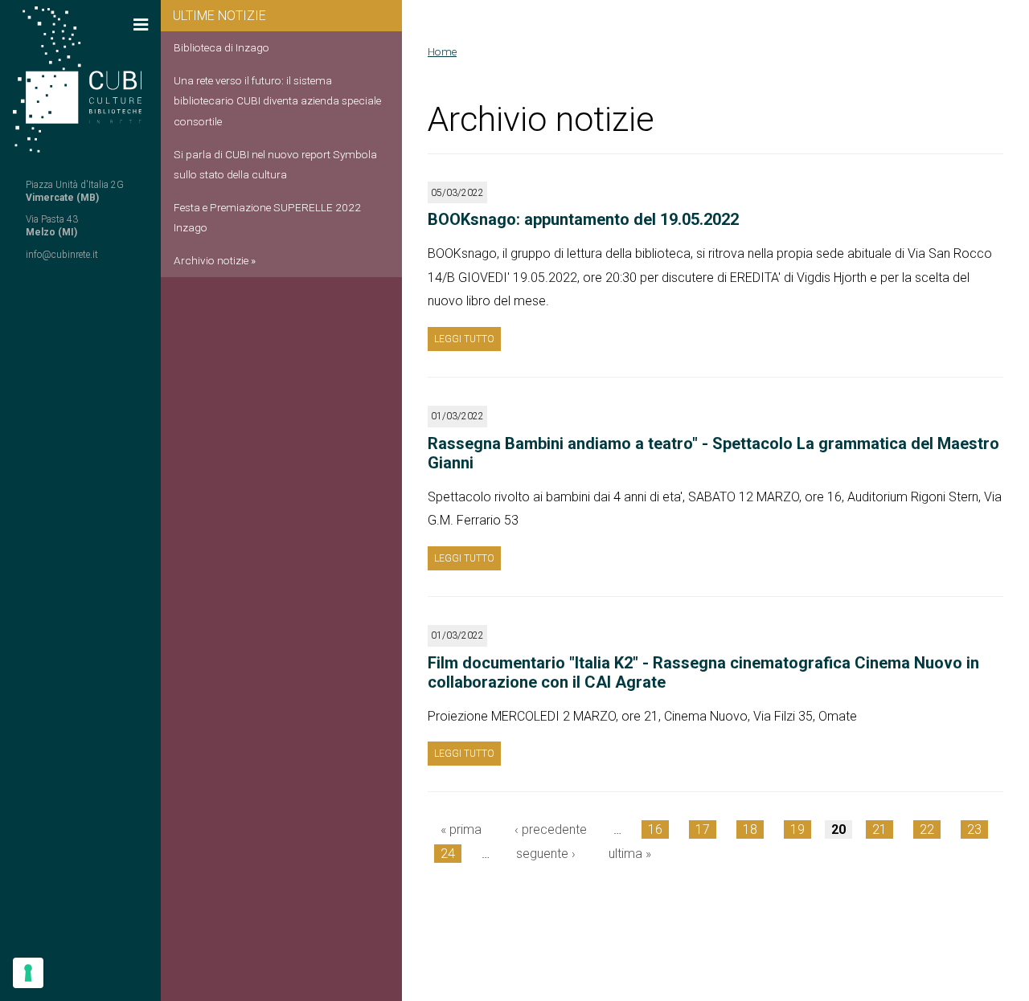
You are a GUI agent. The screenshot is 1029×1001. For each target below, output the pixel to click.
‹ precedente (550, 829)
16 (655, 829)
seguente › (546, 853)
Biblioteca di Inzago (221, 47)
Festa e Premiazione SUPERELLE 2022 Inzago (267, 217)
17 (702, 829)
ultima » (630, 853)
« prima (461, 829)
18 (750, 829)
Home (442, 51)
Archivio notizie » (215, 260)
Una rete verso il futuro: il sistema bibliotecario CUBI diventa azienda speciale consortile (277, 100)
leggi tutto (464, 339)
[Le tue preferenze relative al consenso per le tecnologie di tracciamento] (28, 973)
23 (974, 829)
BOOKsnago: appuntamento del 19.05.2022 (583, 219)
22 (927, 829)
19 (797, 829)
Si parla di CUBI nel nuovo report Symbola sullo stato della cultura (275, 164)
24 (448, 853)
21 (879, 829)
